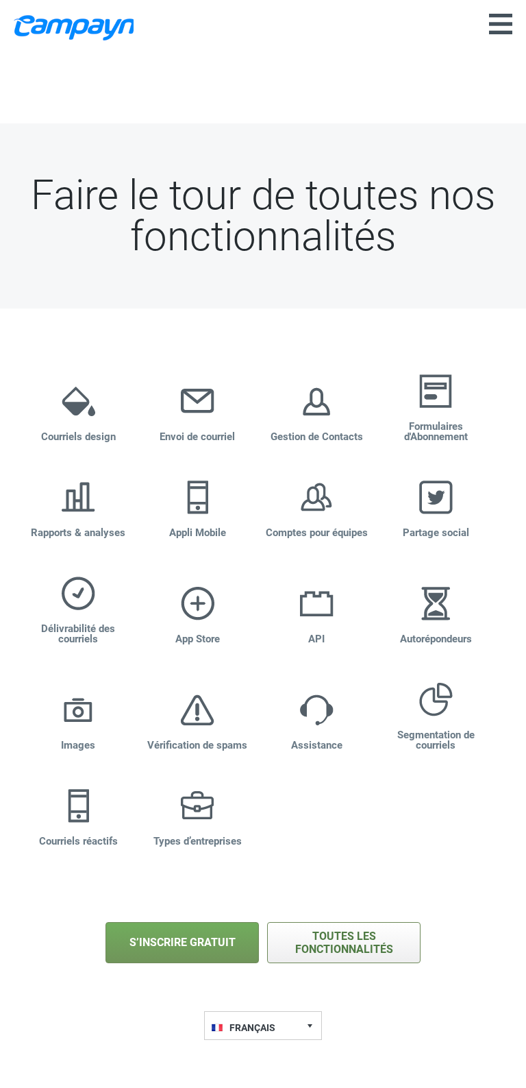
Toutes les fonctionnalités (344, 943)
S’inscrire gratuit (182, 942)
